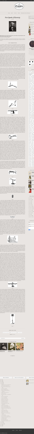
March (32, 133)
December (30, 97)
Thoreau (30, 160)
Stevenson (30, 155)
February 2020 (30, 206)
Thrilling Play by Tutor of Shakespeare (6, 384)
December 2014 (30, 207)
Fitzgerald (30, 105)
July (29, 124)
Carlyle (32, 90)
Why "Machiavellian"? (4, 418)
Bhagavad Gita (30, 83)
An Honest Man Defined (4, 398)
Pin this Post (20, 332)
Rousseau (30, 148)
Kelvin (29, 125)
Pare (32, 141)
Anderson (30, 75)
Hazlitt (32, 111)
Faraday (13, 334)
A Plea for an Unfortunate (4, 396)
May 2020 (29, 202)
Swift (33, 155)
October (30, 141)
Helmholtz (30, 112)
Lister (32, 127)
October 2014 (30, 210)
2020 (1, 381)
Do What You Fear (3, 393)
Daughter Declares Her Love (5, 392)
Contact (3, 0)
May (14, 334)
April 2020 (29, 203)
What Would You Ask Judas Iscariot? (5, 420)
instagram (30, 65)
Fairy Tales (30, 103)
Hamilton (30, 110)
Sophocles (30, 153)
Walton (30, 162)
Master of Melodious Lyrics (4, 389)
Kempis (32, 125)
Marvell (30, 134)
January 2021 (30, 199)
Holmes (30, 118)
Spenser (30, 154)
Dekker (30, 98)
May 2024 (29, 198)
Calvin (29, 90)
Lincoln (30, 127)
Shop (6, 0)
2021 (1, 380)
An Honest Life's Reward (4, 402)
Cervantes (30, 91)
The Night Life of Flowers (4, 401)
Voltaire (30, 161)
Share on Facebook (6, 332)
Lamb (31, 126)
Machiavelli (30, 132)
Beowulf (30, 82)
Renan (32, 146)
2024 (1, 379)
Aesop (29, 72)
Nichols (30, 140)
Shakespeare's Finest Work (4, 399)
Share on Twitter (13, 332)
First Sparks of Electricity (4, 419)
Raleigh (30, 146)
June (31, 124)
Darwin (30, 96)
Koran (29, 126)
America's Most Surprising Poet (2, 351)
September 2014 (30, 211)
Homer (29, 119)
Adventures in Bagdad (4, 388)
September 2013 (30, 216)
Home (1, 0)
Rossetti (32, 147)
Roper (29, 147)
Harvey (30, 111)
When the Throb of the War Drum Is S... (11, 351)
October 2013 (30, 215)
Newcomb (30, 139)
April (29, 76)
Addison (30, 71)
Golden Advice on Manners (4, 400)
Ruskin (33, 148)
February (30, 104)
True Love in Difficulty (4, 397)
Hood (32, 119)
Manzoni (30, 133)
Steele (32, 154)
